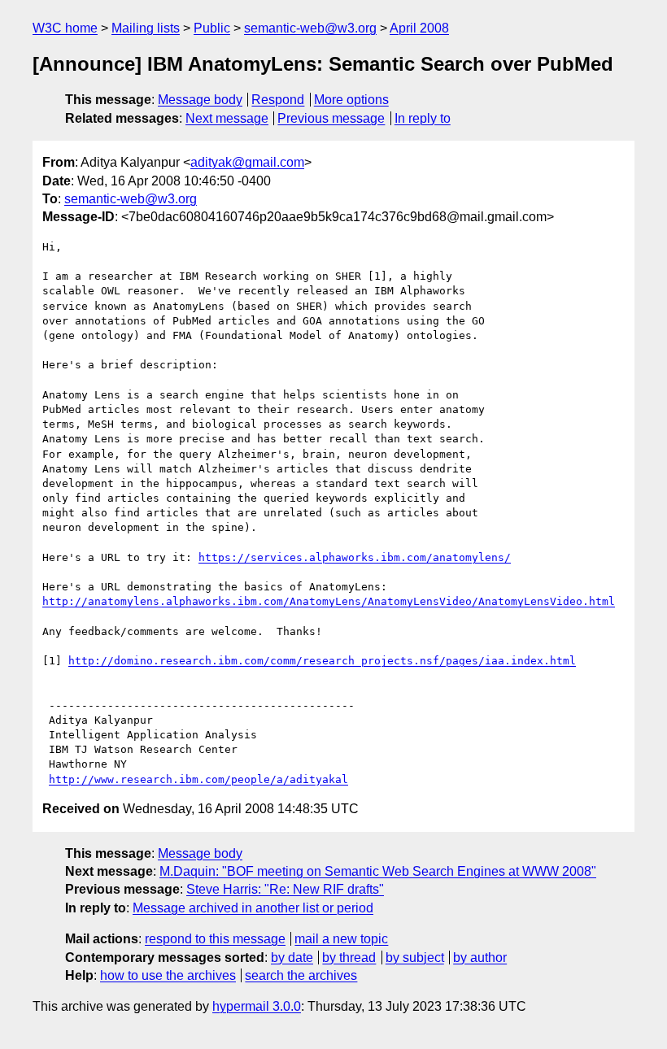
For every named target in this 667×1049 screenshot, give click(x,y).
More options (351, 100)
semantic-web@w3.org (310, 28)
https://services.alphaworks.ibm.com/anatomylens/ (354, 557)
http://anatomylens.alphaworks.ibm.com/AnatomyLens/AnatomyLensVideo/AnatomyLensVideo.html (328, 601)
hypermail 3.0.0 (256, 1006)
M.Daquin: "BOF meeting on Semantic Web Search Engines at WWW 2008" (377, 871)
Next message (226, 118)
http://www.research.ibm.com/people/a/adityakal (198, 779)
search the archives (301, 975)
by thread (349, 957)
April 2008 (419, 28)
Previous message (331, 118)
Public (212, 28)
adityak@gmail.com (247, 162)
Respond (277, 100)
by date (292, 957)
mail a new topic (341, 939)
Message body (200, 100)
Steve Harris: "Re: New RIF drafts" (285, 889)
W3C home (65, 28)
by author (480, 957)
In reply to (423, 118)
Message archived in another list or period (253, 908)
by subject (415, 957)
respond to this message (215, 939)
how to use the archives (168, 975)
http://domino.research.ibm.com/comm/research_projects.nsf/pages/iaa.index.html (322, 661)
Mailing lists (145, 28)
